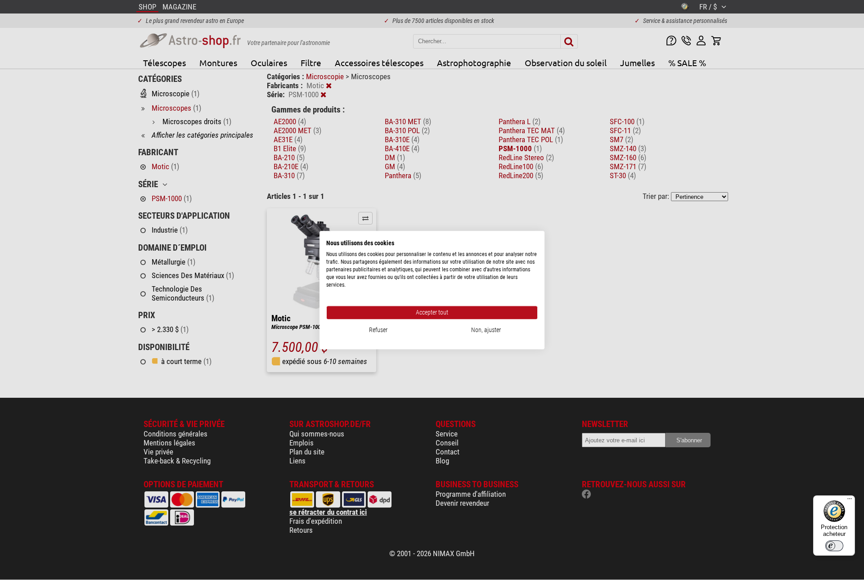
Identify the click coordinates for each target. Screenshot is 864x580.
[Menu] (849, 500)
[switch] (834, 545)
